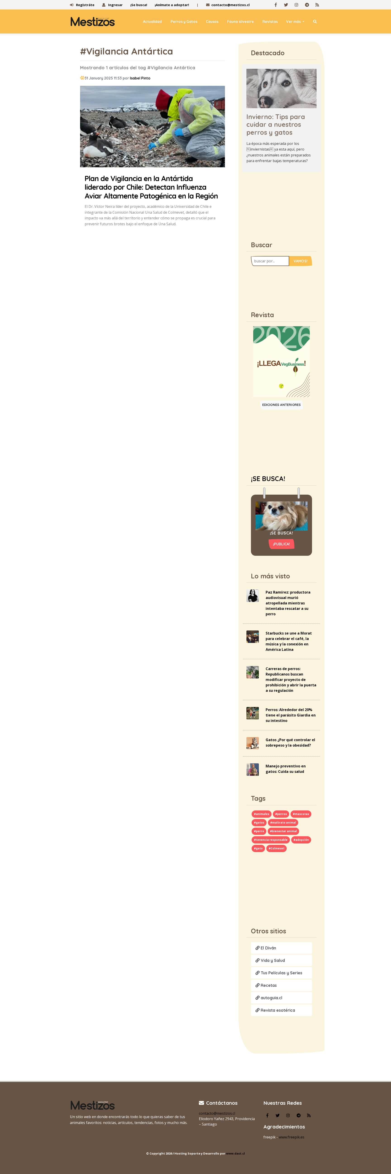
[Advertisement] (281, 204)
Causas (212, 21)
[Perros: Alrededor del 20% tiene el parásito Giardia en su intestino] (252, 712)
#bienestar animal (283, 831)
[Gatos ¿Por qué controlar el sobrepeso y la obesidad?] (252, 742)
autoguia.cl (271, 997)
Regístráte (84, 4)
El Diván (268, 948)
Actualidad (152, 21)
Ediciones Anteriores (281, 405)
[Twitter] (286, 5)
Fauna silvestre (240, 21)
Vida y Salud (272, 960)
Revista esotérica (277, 1010)
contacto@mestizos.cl (230, 4)
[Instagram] (296, 5)
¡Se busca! (138, 4)
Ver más (294, 21)
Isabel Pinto (140, 78)
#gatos (259, 822)
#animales (261, 814)
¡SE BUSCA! (268, 478)
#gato (258, 848)
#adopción (301, 840)
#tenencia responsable (271, 840)
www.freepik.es (291, 1137)
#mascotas (301, 814)
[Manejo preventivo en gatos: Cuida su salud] (252, 769)
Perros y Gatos (184, 21)
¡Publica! (281, 544)
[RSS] (317, 5)
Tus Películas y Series (281, 972)
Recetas (268, 985)
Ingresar (115, 4)
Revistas (270, 21)
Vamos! (301, 261)
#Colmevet (276, 848)
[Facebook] (275, 5)
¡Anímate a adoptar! (172, 4)
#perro (259, 831)
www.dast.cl (235, 1153)
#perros (281, 814)
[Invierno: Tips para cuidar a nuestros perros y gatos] (281, 88)
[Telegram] (307, 5)
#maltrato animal (283, 822)
